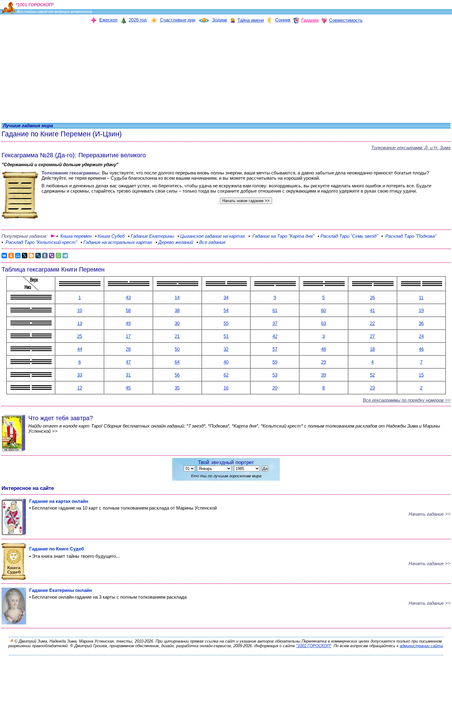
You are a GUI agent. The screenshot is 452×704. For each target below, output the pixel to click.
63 (323, 323)
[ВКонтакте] (4, 255)
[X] (24, 255)
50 (177, 349)
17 (128, 336)
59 (274, 362)
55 (226, 323)
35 (177, 387)
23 (372, 387)
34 (226, 297)
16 (226, 387)
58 (128, 310)
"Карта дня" (281, 236)
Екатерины (151, 236)
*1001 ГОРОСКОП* (313, 645)
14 (177, 297)
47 (128, 362)
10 (79, 310)
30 (177, 323)
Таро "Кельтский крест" (40, 242)
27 (372, 336)
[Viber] (51, 255)
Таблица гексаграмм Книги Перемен (53, 269)
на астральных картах (116, 242)
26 (372, 297)
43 (128, 297)
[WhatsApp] (58, 255)
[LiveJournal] (38, 255)
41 (372, 310)
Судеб (110, 236)
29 (323, 362)
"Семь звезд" (348, 236)
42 (274, 336)
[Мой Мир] (18, 255)
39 (323, 374)
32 (226, 349)
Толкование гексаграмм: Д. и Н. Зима (410, 147)
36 (421, 323)
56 (177, 374)
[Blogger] (31, 255)
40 (226, 362)
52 (372, 374)
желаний (174, 242)
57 (274, 349)
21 (177, 336)
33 (79, 374)
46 (421, 349)
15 (421, 374)
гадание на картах (211, 236)
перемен (74, 236)
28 (128, 349)
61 (274, 310)
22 (372, 323)
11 (421, 297)
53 (274, 374)
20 (274, 387)
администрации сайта (421, 645)
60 (323, 310)
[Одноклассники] (11, 255)
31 (128, 374)
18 (372, 349)
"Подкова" (408, 236)
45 (128, 387)
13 (79, 323)
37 (274, 323)
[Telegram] (65, 255)
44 (79, 349)
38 (177, 310)
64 (177, 362)
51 (226, 336)
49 (128, 323)
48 (323, 349)
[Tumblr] (45, 255)
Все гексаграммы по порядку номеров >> (406, 400)
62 (226, 374)
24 (421, 336)
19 (421, 310)
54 (226, 310)
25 (79, 336)
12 (79, 387)
